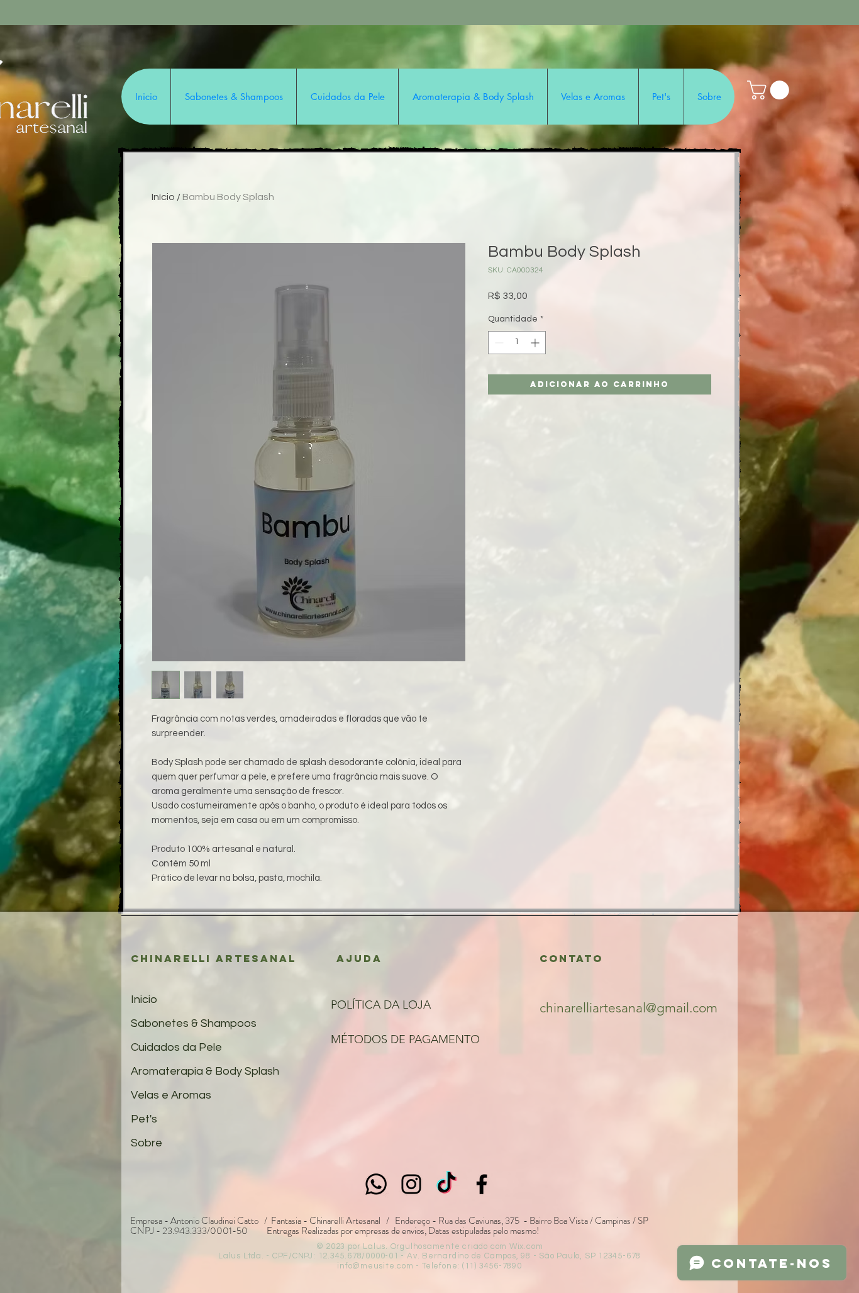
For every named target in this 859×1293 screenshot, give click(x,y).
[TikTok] (446, 1184)
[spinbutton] (517, 343)
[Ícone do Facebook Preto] (481, 1184)
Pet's (144, 1119)
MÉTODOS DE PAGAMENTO (405, 1039)
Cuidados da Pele (176, 1047)
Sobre (146, 1143)
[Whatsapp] (376, 1184)
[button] (770, 90)
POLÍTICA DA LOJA (382, 1005)
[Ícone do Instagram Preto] (411, 1184)
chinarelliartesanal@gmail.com (629, 1008)
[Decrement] (498, 343)
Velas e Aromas (171, 1095)
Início (163, 197)
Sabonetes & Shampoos (194, 1023)
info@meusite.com (375, 1266)
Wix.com (526, 1246)
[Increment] (536, 343)
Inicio (144, 999)
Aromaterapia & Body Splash (205, 1071)
